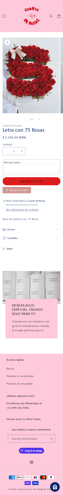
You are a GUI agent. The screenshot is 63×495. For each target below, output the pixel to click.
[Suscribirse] (51, 439)
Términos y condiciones (20, 376)
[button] (4, 16)
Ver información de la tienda (22, 209)
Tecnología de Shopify (43, 489)
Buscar (10, 368)
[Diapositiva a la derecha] (38, 119)
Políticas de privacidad (19, 383)
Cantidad (7, 144)
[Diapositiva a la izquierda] (24, 119)
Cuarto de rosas (24, 489)
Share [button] (9, 248)
